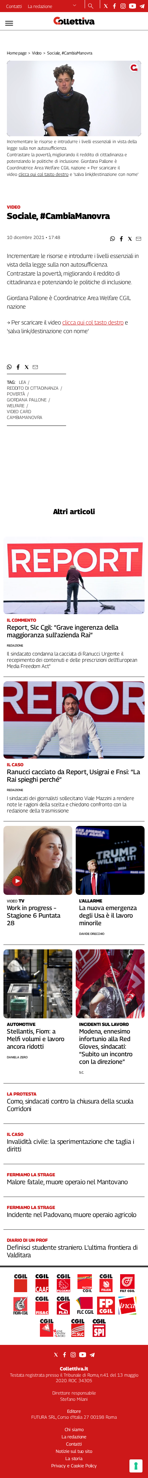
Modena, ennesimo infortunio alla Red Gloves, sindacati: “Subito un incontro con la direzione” (106, 1046)
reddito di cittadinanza (33, 388)
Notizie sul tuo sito (74, 1451)
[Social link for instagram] (123, 6)
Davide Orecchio (91, 934)
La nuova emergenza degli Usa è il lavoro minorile (108, 915)
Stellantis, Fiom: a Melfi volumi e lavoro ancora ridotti (35, 1039)
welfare (15, 405)
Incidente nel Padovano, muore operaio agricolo (71, 1214)
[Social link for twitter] (105, 6)
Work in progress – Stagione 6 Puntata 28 (33, 915)
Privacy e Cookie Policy (74, 1465)
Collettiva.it (74, 1368)
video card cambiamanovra (24, 414)
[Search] (90, 6)
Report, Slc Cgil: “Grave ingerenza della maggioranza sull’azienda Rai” (62, 631)
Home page (17, 53)
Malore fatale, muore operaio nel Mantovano (67, 1182)
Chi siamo (74, 1429)
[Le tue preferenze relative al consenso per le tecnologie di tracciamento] (135, 1465)
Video (37, 53)
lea (22, 382)
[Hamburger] (9, 23)
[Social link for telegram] (142, 6)
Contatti (14, 6)
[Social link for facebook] (114, 6)
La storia (74, 1458)
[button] (112, 238)
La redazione (40, 6)
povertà (16, 394)
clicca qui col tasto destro (43, 174)
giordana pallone (26, 399)
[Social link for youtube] (132, 6)
